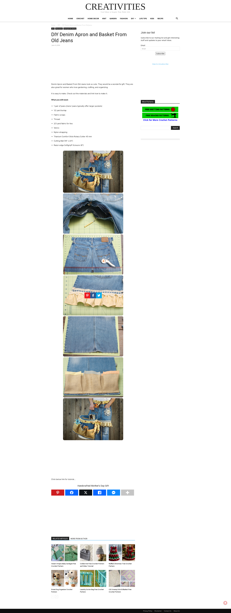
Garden (113, 18)
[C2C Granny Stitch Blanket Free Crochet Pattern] (122, 578)
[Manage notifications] (225, 603)
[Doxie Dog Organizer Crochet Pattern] (64, 578)
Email (143, 45)
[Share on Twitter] (85, 493)
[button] (177, 19)
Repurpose (59, 28)
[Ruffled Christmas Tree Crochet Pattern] (122, 553)
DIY (132, 18)
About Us (177, 611)
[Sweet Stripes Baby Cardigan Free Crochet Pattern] (64, 553)
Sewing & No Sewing (70, 28)
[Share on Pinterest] (57, 493)
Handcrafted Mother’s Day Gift (93, 485)
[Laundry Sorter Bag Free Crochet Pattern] (93, 578)
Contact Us (167, 611)
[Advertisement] (93, 66)
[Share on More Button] (127, 493)
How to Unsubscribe (160, 64)
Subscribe (160, 53)
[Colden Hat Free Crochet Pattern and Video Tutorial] (93, 553)
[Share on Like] (99, 493)
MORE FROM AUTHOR (79, 539)
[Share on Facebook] (71, 493)
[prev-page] (52, 596)
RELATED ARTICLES (60, 539)
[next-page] (56, 596)
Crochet (80, 18)
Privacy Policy (147, 611)
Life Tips (143, 18)
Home (70, 18)
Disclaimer (158, 611)
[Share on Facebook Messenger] (113, 493)
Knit (104, 18)
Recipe (160, 18)
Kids (152, 18)
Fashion (124, 18)
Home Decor (93, 18)
